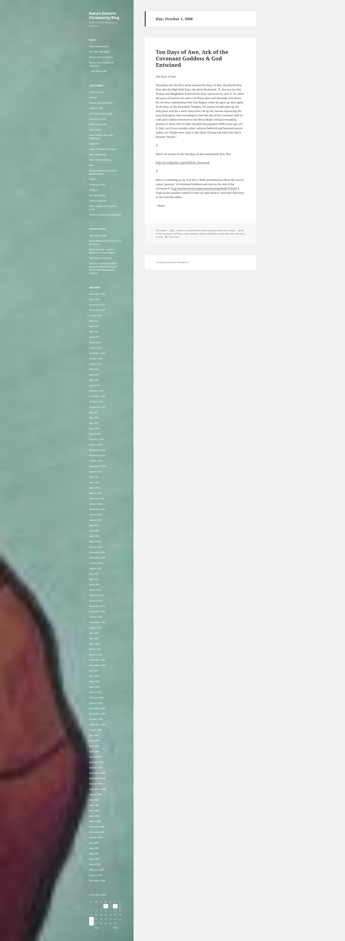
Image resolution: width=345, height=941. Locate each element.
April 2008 (94, 816)
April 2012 (94, 584)
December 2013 (97, 509)
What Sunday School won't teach (219, 230)
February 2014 (96, 498)
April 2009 (94, 751)
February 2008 (96, 826)
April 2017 (94, 337)
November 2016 (97, 353)
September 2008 (97, 789)
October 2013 (96, 514)
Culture (93, 97)
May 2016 (94, 380)
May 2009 (94, 746)
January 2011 (96, 654)
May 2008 (94, 810)
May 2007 (94, 853)
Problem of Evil (97, 184)
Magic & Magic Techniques (103, 149)
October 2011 (96, 616)
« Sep (96, 927)
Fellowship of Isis (98, 124)
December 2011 (97, 606)
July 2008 (94, 799)
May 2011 (94, 638)
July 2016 (94, 369)
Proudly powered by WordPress (172, 262)
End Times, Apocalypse (101, 113)
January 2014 (96, 503)
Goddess (193, 233)
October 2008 (96, 783)
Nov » (116, 927)
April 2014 (94, 487)
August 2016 (95, 363)
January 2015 (96, 444)
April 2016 (94, 385)
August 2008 (95, 794)
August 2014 (95, 471)
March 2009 (95, 756)
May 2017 (94, 331)
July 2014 (94, 476)
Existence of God (97, 118)
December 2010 (97, 659)
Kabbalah (94, 143)
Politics (92, 179)
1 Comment (173, 236)
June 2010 (94, 676)
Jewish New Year (226, 233)
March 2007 (95, 864)
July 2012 (94, 573)
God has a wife (180, 233)
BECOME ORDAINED (99, 51)
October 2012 (96, 563)
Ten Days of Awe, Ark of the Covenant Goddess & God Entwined (192, 58)
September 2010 (97, 665)
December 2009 (97, 708)
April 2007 (94, 859)
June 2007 (94, 848)
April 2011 (94, 643)
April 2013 (94, 536)
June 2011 (94, 633)
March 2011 (95, 649)
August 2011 (95, 627)
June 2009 (94, 740)
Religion (93, 189)
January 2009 (96, 767)
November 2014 (97, 455)
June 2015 (94, 417)
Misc (91, 165)
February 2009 (96, 762)
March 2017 (95, 342)
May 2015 (94, 423)
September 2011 (97, 622)
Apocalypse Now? (98, 235)
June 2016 (94, 374)
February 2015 (96, 439)
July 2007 (94, 842)
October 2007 (96, 837)
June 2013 (94, 530)
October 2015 (96, 401)
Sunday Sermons (97, 200)
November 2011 (97, 611)
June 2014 (94, 482)
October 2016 (96, 358)
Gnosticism (94, 129)
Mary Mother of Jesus (100, 159)
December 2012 (97, 552)
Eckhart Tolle (96, 108)
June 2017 (94, 326)
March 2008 (95, 821)
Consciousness (96, 92)
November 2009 (97, 713)
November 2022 (97, 293)
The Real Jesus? (99, 71)
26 (91, 923)
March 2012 (95, 589)
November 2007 (97, 832)
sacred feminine (97, 195)
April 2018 (94, 299)
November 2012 (97, 557)
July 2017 (94, 320)
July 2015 (94, 412)
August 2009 (95, 729)
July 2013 (94, 525)
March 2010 (95, 692)
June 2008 (94, 805)
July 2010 (94, 670)
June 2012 (94, 579)
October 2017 (96, 315)
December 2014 (97, 450)
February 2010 (96, 697)
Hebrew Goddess (208, 233)
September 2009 (97, 724)
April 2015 (94, 428)
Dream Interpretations (101, 57)
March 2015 (95, 433)
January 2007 (96, 875)
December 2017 (97, 304)
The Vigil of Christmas (100, 258)
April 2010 (94, 686)
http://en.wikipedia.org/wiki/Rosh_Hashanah (183, 162)
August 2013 (95, 520)
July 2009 (94, 735)
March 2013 (95, 541)
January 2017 (96, 347)
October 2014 (96, 460)
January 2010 (96, 703)
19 (91, 919)
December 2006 (97, 880)
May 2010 (94, 681)
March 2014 (95, 493)
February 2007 (96, 869)
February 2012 (96, 595)
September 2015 (97, 407)
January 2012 (96, 600)
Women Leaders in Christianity (105, 214)
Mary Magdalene (98, 154)
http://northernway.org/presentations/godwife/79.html (204, 188)
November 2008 (97, 778)
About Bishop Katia (99, 46)
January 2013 (96, 546)
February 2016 (96, 390)
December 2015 (97, 396)
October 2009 (96, 719)
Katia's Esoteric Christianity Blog (104, 15)
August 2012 (95, 568)
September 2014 (97, 466)
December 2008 (97, 772)
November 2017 (97, 310)
